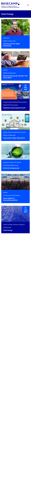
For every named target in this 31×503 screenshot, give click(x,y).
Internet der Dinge (7, 224)
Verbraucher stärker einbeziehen (14, 136)
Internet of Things (17, 224)
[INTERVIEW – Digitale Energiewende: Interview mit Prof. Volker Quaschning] (15, 27)
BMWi (12, 162)
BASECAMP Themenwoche (19, 102)
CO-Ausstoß (17, 162)
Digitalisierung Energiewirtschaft (14, 106)
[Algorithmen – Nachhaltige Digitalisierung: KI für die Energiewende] (15, 152)
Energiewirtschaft (7, 102)
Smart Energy (7, 229)
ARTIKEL (5, 70)
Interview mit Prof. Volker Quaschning (11, 43)
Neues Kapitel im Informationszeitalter (11, 198)
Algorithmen (6, 162)
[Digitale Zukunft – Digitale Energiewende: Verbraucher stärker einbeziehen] (15, 121)
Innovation (23, 132)
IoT (24, 224)
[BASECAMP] (10, 5)
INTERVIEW (6, 38)
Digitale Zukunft (7, 132)
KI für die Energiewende (11, 166)
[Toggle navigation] (28, 5)
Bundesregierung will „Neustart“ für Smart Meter (15, 75)
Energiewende (16, 132)
